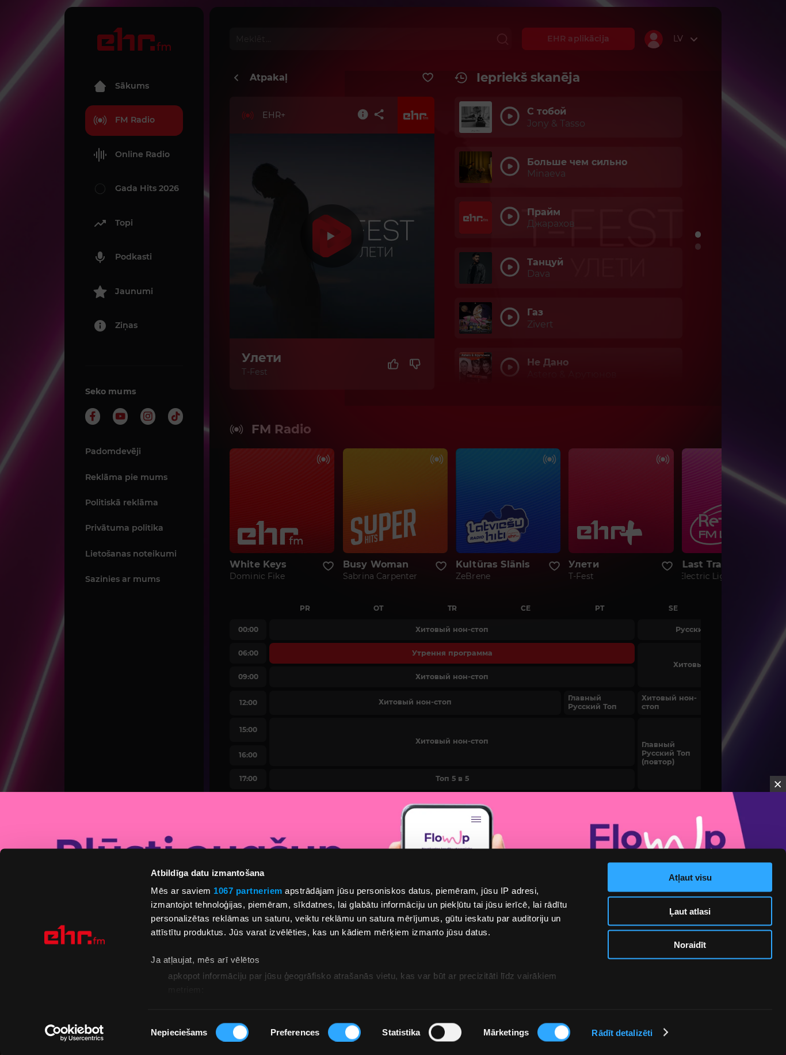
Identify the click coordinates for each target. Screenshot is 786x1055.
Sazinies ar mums (122, 579)
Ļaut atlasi (690, 911)
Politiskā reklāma (121, 502)
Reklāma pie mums (126, 477)
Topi (124, 223)
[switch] (344, 1032)
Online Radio (142, 154)
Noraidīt (690, 945)
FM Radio (135, 120)
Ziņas (126, 325)
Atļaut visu (690, 877)
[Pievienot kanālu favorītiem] (428, 78)
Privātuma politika (124, 528)
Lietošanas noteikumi (131, 554)
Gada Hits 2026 (147, 188)
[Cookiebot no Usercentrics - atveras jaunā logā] (74, 1032)
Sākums (132, 86)
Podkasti (133, 257)
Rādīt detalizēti (622, 1032)
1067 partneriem (248, 891)
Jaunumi (134, 291)
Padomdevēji (113, 451)
